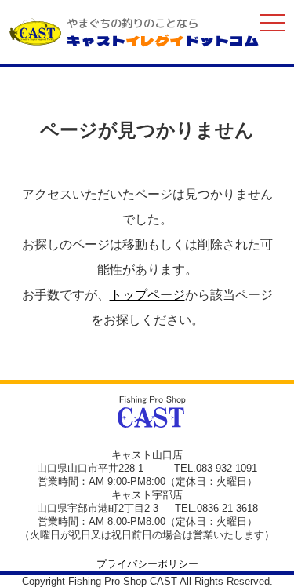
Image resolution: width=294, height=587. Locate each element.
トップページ (147, 294)
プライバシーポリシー (147, 564)
